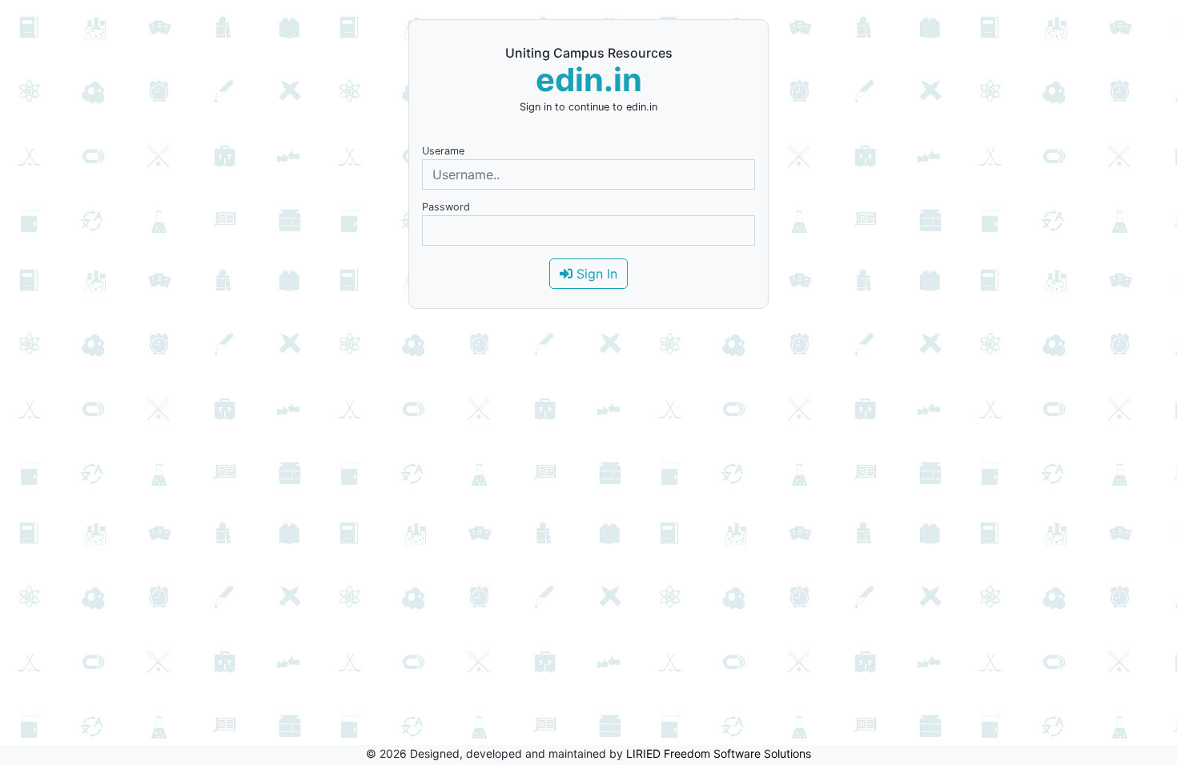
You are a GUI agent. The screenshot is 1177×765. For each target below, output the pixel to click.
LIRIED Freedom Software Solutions (718, 753)
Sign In (594, 274)
